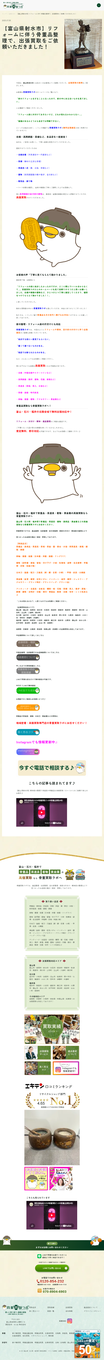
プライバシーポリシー (92, 1311)
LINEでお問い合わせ (52, 1268)
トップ (4, 14)
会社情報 (69, 1311)
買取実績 (50, 1307)
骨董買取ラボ (30, 524)
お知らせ (12, 14)
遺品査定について (91, 1307)
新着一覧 (50, 1311)
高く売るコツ (34, 1311)
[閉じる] (98, 1331)
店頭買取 (69, 1307)
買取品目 (32, 1307)
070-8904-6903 (55, 1291)
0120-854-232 (52, 1281)
